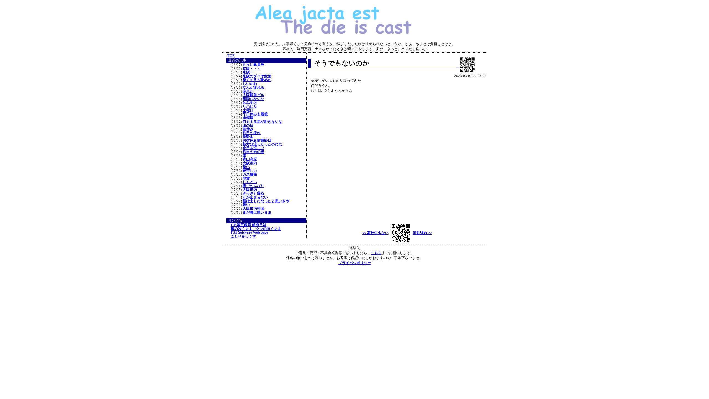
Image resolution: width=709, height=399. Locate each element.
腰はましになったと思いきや (266, 201)
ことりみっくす (243, 236)
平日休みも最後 (255, 114)
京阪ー (248, 72)
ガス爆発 (250, 175)
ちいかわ (250, 84)
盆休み (248, 129)
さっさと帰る (253, 193)
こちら (376, 253)
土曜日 (248, 110)
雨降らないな (253, 99)
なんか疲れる (253, 87)
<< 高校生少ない (375, 233)
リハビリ (250, 106)
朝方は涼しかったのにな (262, 144)
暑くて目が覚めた (257, 80)
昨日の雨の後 (253, 152)
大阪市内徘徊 (253, 209)
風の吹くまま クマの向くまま (256, 229)
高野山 (248, 137)
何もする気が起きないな (262, 122)
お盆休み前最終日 (257, 140)
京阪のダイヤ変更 (257, 76)
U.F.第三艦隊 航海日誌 (248, 225)
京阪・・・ (252, 69)
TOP (231, 55)
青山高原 (250, 159)
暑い (246, 167)
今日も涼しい (253, 148)
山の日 (248, 125)
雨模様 (248, 118)
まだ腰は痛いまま (257, 212)
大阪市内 (250, 163)
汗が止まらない (255, 197)
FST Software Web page (249, 232)
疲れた (248, 91)
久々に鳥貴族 (253, 65)
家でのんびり (253, 186)
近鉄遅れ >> (422, 233)
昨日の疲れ (252, 133)
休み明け (250, 103)
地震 (246, 178)
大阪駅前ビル (253, 95)
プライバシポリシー (354, 263)
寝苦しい (250, 171)
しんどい (250, 182)
